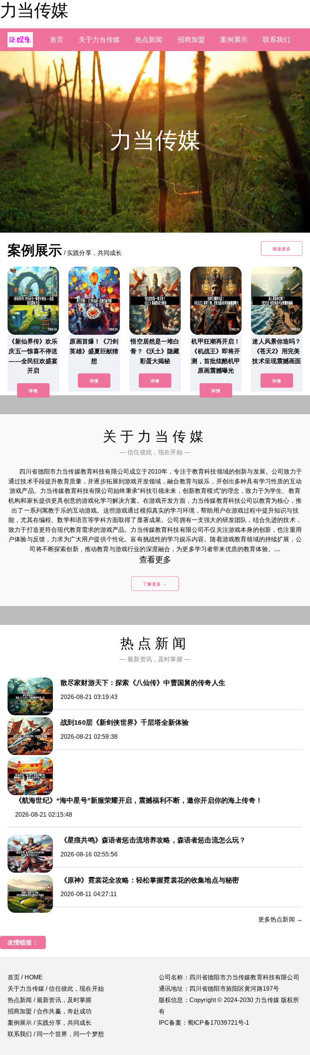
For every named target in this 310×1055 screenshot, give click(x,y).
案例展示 (234, 40)
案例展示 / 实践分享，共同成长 (50, 1022)
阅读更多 (282, 249)
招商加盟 (191, 40)
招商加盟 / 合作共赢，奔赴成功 (50, 1011)
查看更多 (155, 559)
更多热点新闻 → (280, 919)
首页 (57, 40)
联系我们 (276, 40)
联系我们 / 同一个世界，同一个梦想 (56, 1034)
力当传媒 (34, 10)
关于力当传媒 (99, 40)
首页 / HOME (25, 977)
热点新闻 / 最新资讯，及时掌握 (50, 1000)
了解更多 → (155, 584)
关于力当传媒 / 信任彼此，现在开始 (56, 988)
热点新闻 (149, 40)
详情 (33, 390)
